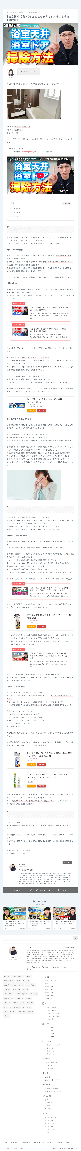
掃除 (46, 1100)
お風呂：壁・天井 (50, 981)
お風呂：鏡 (48, 990)
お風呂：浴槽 (49, 993)
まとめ (16, 216)
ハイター (7, 989)
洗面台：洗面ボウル (51, 1062)
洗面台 (47, 1058)
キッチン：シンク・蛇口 (52, 1016)
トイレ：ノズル (49, 1033)
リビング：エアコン (51, 1054)
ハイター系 (17, 989)
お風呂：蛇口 (49, 984)
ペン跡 (26, 989)
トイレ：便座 (49, 1030)
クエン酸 (26, 980)
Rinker (36, 404)
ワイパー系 (34, 994)
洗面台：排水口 (49, 1068)
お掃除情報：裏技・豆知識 (53, 1091)
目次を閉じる (67, 203)
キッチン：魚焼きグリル (52, 1013)
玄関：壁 (48, 1077)
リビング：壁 (49, 1048)
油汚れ (22, 1003)
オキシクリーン (9, 980)
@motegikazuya (28, 152)
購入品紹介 (48, 1109)
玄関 (46, 1073)
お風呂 (47, 977)
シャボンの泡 (19, 985)
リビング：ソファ (50, 1051)
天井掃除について (20, 208)
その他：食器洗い (50, 1117)
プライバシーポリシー (19, 1148)
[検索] (75, 938)
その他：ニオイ (49, 1123)
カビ (19, 980)
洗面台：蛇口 (49, 1065)
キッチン (48, 1003)
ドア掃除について (20, 212)
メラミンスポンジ (21, 994)
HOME (5, 1142)
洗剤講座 (48, 1106)
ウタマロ (28, 976)
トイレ (47, 1024)
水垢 (15, 1003)
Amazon (31, 410)
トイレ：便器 (49, 1027)
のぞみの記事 (47, 1096)
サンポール (8, 985)
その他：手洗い (49, 1126)
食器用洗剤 (22, 1011)
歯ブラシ (7, 1003)
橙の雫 (29, 998)
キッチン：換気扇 (50, 1007)
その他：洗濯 (49, 1120)
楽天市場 (41, 410)
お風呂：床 (48, 998)
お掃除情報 (46, 1084)
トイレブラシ (30, 985)
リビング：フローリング (52, 1045)
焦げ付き (30, 1003)
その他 (45, 1113)
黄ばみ (31, 1011)
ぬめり (7, 976)
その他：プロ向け (50, 1129)
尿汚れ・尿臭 (9, 998)
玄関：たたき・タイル (51, 1080)
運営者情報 (6, 1148)
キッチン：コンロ (50, 1010)
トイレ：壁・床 (49, 1036)
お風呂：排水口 (49, 986)
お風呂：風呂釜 (49, 995)
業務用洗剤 (19, 998)
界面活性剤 (8, 1007)
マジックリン (9, 994)
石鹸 (29, 1007)
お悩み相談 (34, 13)
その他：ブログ (49, 1132)
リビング (48, 1041)
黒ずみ (7, 1016)
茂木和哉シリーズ (10, 1011)
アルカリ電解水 (17, 976)
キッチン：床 (49, 1019)
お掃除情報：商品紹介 (51, 1088)
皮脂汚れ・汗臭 (19, 1007)
